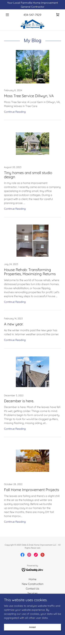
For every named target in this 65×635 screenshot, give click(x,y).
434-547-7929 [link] (32, 15)
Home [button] (32, 579)
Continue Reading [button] (15, 111)
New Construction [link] (32, 584)
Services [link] (33, 593)
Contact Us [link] (32, 588)
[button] (8, 14)
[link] (57, 14)
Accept (32, 627)
